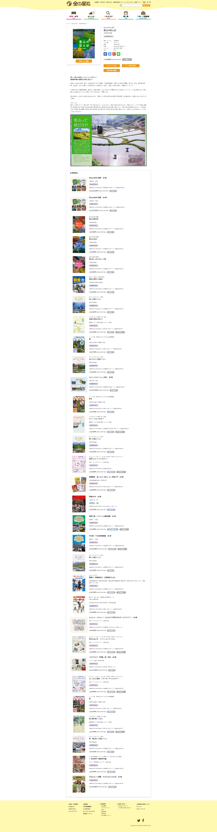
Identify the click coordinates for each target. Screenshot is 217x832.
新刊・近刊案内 (74, 804)
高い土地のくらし (95, 439)
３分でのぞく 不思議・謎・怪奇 (97, 317)
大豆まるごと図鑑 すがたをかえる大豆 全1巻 (105, 777)
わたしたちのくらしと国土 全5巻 (101, 377)
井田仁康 (91, 302)
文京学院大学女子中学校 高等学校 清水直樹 (101, 602)
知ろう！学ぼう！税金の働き (97, 277)
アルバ (94, 582)
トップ (68, 23)
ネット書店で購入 (130, 65)
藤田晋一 (91, 322)
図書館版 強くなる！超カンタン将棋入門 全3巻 (106, 477)
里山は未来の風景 (109, 27)
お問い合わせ (109, 2)
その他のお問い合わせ (124, 807)
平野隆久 (100, 342)
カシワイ (106, 322)
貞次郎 (98, 322)
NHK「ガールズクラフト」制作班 (98, 462)
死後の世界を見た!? (96, 319)
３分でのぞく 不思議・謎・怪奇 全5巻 (102, 657)
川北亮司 (102, 480)
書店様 (86, 804)
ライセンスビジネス (129, 2)
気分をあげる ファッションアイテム (102, 639)
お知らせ (72, 806)
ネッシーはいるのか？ (96, 419)
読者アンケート (138, 2)
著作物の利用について (118, 2)
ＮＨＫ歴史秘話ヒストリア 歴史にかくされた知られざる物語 (105, 756)
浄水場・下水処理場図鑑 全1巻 (100, 536)
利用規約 (103, 813)
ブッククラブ (73, 811)
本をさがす (146, 5)
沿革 (102, 809)
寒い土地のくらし (95, 557)
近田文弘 (91, 342)
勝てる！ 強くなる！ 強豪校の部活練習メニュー (102, 597)
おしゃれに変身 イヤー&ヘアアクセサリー (104, 678)
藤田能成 (91, 722)
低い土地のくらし (95, 299)
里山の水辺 (93, 239)
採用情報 (103, 811)
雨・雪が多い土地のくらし (98, 739)
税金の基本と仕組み (96, 279)
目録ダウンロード (123, 806)
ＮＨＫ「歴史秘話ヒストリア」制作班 (99, 762)
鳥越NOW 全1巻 (95, 496)
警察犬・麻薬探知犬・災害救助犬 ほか (102, 577)
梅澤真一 (92, 519)
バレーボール (93, 599)
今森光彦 (106, 33)
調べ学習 (116, 48)
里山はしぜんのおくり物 (97, 259)
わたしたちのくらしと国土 (96, 297)
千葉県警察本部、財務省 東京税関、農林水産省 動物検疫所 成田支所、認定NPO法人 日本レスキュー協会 (117, 581)
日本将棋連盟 (92, 480)
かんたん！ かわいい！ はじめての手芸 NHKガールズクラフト (106, 456)
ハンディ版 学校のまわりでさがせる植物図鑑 (101, 337)
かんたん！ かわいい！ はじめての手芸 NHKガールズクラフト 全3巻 (113, 617)
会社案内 (103, 804)
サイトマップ (141, 809)
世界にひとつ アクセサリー (98, 459)
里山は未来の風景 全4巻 (98, 178)
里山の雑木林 (93, 219)
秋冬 (90, 399)
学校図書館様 (87, 806)
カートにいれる (111, 65)
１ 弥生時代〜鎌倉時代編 (97, 759)
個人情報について (106, 815)
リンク (139, 806)
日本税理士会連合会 (94, 282)
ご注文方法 (102, 2)
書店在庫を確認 (111, 70)
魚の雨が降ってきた (96, 719)
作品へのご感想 (84, 61)
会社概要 (96, 2)
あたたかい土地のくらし (97, 359)
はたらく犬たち (93, 575)
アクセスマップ (105, 807)
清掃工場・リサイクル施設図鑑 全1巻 (102, 516)
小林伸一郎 (92, 500)
